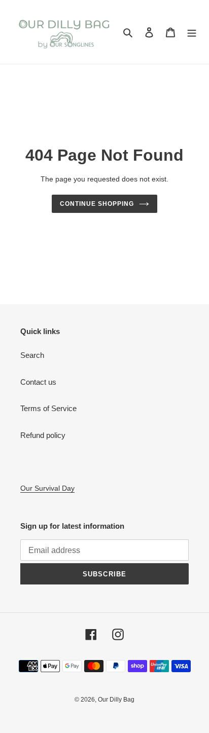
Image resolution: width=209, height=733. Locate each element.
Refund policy (42, 435)
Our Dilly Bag (116, 699)
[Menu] (191, 32)
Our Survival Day (47, 488)
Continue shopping (97, 203)
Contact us (38, 382)
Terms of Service (48, 408)
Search (32, 355)
